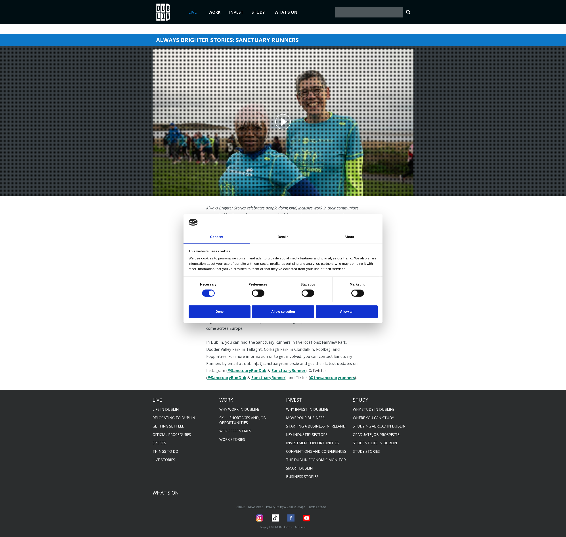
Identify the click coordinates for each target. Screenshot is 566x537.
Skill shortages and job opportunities (242, 420)
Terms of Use (318, 507)
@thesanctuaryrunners (332, 377)
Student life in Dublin (375, 443)
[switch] (258, 293)
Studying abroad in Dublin (379, 426)
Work (214, 12)
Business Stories (302, 476)
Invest (236, 12)
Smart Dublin (299, 468)
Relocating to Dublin (174, 417)
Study (258, 12)
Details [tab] (283, 237)
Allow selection (283, 311)
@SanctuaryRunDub (247, 370)
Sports (159, 443)
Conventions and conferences (316, 451)
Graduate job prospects (376, 434)
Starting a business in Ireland (316, 426)
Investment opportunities (312, 443)
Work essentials (235, 431)
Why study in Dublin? (373, 409)
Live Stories (164, 459)
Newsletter (255, 507)
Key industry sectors (306, 434)
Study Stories (366, 451)
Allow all (346, 311)
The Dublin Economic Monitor (316, 459)
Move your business (305, 417)
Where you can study (373, 417)
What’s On (166, 492)
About (241, 507)
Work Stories (232, 439)
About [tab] (349, 237)
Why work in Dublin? (239, 409)
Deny (220, 311)
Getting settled (169, 426)
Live (192, 12)
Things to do (165, 451)
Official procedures (172, 434)
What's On (286, 12)
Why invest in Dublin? (307, 409)
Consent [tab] (216, 237)
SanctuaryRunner (289, 370)
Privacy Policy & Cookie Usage (285, 507)
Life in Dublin (166, 409)
